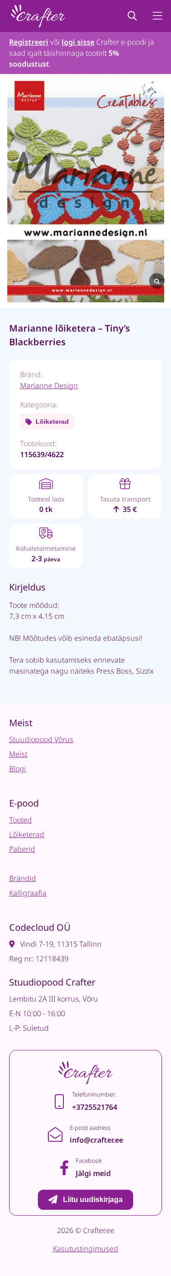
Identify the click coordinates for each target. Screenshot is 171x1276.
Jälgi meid (93, 1173)
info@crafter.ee (96, 1140)
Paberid (22, 849)
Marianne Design (49, 385)
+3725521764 (94, 1107)
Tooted (20, 820)
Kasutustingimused (85, 1249)
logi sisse (78, 42)
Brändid (22, 878)
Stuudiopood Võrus (41, 739)
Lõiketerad (52, 421)
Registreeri (28, 42)
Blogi (17, 769)
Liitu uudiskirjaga (93, 1199)
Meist (18, 754)
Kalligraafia (28, 893)
